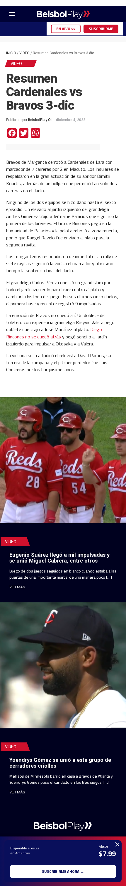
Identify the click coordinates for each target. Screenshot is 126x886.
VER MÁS (17, 587)
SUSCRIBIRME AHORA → (63, 871)
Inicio (11, 53)
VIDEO (24, 53)
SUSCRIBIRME (101, 29)
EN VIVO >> (65, 29)
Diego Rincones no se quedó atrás (54, 333)
